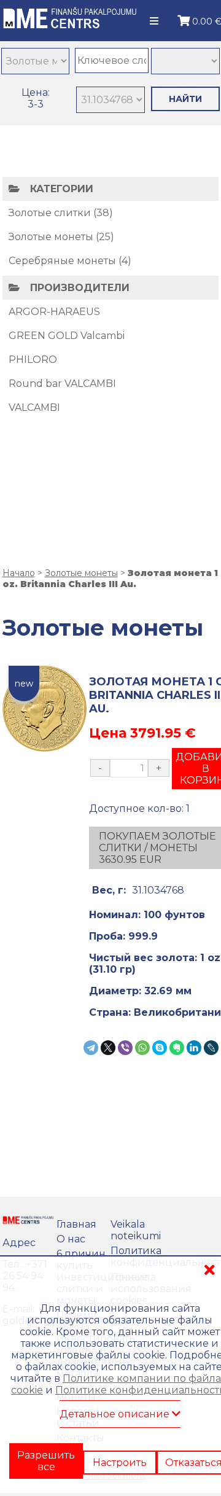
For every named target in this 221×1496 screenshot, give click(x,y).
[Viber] (125, 1047)
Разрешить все (46, 1456)
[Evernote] (176, 1047)
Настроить (120, 1451)
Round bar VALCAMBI (62, 383)
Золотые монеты (51, 237)
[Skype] (159, 1047)
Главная (76, 1224)
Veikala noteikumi (135, 1230)
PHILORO (33, 359)
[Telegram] (90, 1047)
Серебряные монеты (62, 261)
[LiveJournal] (211, 1047)
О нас (70, 1239)
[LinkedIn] (194, 1047)
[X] (108, 1047)
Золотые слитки (50, 213)
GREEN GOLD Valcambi (67, 335)
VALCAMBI (34, 407)
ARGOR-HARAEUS (54, 312)
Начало (18, 573)
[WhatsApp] (142, 1047)
